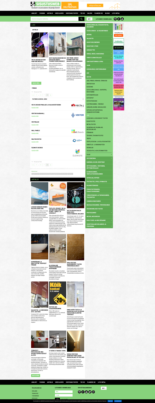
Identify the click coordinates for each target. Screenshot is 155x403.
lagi (88, 115)
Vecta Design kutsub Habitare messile (38, 60)
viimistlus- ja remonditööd (96, 144)
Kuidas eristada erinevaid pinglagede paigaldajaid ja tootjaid (75, 355)
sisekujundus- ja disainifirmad (97, 31)
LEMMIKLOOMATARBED (94, 201)
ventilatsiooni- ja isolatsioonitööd (99, 141)
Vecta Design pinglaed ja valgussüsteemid (46, 105)
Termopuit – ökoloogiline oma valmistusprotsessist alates (38, 353)
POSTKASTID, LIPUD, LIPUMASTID (97, 181)
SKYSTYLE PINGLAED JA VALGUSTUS (118, 57)
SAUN (88, 65)
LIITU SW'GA (115, 13)
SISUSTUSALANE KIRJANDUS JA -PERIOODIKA (97, 225)
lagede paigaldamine (54, 174)
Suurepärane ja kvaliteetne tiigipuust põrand (38, 263)
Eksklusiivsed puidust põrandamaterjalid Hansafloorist (118, 74)
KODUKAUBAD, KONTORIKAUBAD (96, 69)
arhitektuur (91, 84)
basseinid (90, 87)
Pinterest (115, 18)
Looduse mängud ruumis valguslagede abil (39, 207)
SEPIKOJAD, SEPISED (93, 178)
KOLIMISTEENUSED (92, 185)
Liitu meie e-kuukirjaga (104, 19)
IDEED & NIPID (59, 13)
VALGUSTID (90, 38)
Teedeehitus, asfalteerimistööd (97, 150)
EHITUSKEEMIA (91, 158)
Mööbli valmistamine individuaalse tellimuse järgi (118, 67)
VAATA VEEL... (36, 83)
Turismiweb (35, 396)
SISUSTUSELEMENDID (93, 42)
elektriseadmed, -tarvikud (95, 104)
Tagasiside (35, 393)
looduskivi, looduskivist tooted (97, 118)
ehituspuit (90, 98)
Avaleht (34, 13)
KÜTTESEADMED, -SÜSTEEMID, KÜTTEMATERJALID (96, 167)
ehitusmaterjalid (92, 95)
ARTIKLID (50, 13)
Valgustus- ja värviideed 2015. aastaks (39, 311)
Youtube (122, 18)
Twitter (89, 391)
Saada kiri (35, 108)
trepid (89, 138)
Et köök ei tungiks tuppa (57, 351)
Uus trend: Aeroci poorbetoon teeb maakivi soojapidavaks (75, 59)
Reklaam (34, 391)
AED (88, 73)
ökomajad (90, 147)
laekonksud (64, 174)
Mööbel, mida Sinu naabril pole (118, 61)
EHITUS (89, 77)
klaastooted (91, 121)
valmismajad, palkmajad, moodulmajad (95, 128)
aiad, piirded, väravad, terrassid (97, 81)
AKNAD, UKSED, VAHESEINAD (95, 54)
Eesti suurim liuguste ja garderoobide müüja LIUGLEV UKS (118, 80)
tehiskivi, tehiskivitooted (95, 135)
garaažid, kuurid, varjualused (96, 107)
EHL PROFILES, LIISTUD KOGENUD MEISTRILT (118, 86)
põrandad (90, 132)
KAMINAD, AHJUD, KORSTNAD (96, 162)
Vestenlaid (35, 122)
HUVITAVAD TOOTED (72, 13)
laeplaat (70, 174)
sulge (88, 154)
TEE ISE (82, 13)
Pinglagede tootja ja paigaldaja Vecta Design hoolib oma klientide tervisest (75, 312)
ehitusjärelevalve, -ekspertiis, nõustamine (97, 91)
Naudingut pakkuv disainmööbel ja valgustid (119, 92)
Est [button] (89, 19)
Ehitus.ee (34, 398)
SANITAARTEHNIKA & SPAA (95, 61)
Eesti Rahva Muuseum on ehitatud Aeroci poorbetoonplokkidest (57, 59)
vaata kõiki (35, 375)
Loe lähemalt (118, 401)
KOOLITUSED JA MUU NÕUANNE (96, 220)
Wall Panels (35, 130)
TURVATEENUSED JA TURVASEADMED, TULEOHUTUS (98, 196)
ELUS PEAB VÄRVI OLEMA (119, 52)
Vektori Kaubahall (37, 113)
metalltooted (91, 124)
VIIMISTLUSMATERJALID (94, 57)
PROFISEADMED (91, 212)
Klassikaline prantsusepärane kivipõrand (55, 267)
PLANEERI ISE (99, 13)
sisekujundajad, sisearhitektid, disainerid (98, 26)
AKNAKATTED (91, 50)
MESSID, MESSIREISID (93, 216)
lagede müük (35, 174)
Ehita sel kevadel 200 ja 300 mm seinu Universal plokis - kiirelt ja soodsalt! (57, 210)
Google (93, 391)
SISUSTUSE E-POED (92, 46)
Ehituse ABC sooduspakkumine (55, 307)
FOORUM (42, 13)
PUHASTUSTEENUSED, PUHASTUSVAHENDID (93, 190)
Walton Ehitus (36, 139)
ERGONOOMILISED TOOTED (95, 209)
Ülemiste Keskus (37, 148)
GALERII (89, 13)
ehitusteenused (92, 101)
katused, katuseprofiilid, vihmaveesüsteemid (95, 111)
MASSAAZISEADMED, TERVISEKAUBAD (98, 205)
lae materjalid (43, 174)
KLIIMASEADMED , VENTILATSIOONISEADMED (95, 173)
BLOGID (107, 13)
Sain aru (110, 401)
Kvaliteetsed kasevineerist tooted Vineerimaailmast (74, 264)
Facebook (118, 18)
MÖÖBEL (89, 34)
